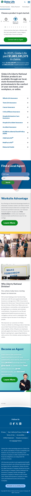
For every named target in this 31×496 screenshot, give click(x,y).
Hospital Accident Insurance (13, 122)
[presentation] (1, 21)
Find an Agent (25, 6)
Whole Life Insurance (10, 98)
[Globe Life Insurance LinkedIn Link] (20, 424)
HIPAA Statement (8, 438)
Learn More (9, 223)
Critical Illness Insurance (11, 112)
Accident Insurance (9, 127)
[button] (28, 2)
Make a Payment (15, 6)
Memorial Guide (8, 147)
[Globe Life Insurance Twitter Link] (17, 424)
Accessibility (20, 435)
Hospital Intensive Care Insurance (11, 117)
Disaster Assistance (22, 438)
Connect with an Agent (15, 39)
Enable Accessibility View (16, 486)
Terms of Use (10, 435)
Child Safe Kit (8, 138)
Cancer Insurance (9, 107)
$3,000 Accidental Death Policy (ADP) (14, 132)
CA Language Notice (15, 441)
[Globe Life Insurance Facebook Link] (14, 424)
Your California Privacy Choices (17, 432)
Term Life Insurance (9, 103)
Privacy (3, 432)
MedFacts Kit (8, 142)
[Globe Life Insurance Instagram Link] (11, 424)
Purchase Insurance (5, 6)
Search (8, 182)
